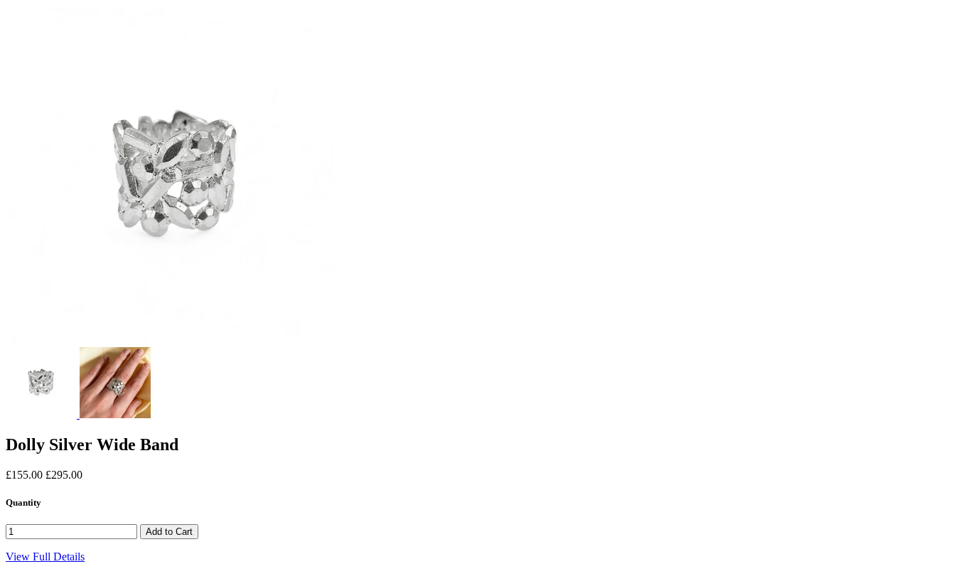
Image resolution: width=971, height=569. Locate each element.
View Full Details (45, 557)
